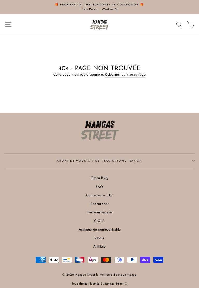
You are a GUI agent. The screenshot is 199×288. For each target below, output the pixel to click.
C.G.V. (99, 220)
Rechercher (99, 203)
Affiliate (99, 246)
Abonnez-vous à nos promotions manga (99, 161)
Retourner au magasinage (125, 74)
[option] (99, 7)
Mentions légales (99, 212)
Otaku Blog (99, 177)
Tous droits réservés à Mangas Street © (99, 283)
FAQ (99, 186)
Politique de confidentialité (99, 229)
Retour (99, 237)
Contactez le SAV (99, 195)
